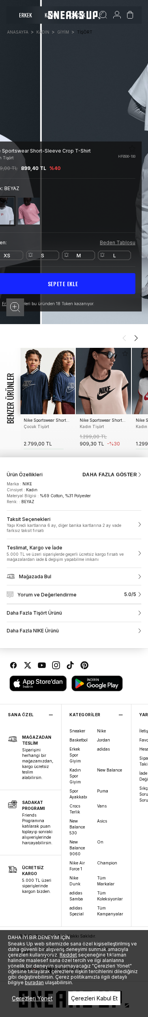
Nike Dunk (75, 880)
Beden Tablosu (117, 242)
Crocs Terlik (74, 809)
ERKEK (25, 15)
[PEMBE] (28, 211)
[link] (74, 525)
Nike (101, 730)
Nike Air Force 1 (77, 865)
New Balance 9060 (77, 848)
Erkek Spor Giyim (75, 755)
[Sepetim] (130, 15)
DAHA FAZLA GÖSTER (109, 474)
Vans (102, 806)
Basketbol (78, 740)
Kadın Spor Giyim (75, 776)
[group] (47, 398)
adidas (103, 749)
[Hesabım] (117, 15)
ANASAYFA (17, 32)
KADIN (42, 32)
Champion (107, 862)
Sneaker (77, 730)
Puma (102, 791)
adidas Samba (76, 896)
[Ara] (103, 15)
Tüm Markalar (105, 880)
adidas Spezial (76, 911)
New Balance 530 (77, 827)
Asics (102, 821)
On (100, 842)
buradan (34, 982)
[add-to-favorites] (69, 353)
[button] (15, 307)
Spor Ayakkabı (78, 794)
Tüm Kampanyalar (110, 911)
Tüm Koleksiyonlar (110, 896)
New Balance (109, 770)
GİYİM (63, 32)
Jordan (103, 740)
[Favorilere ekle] (132, 148)
